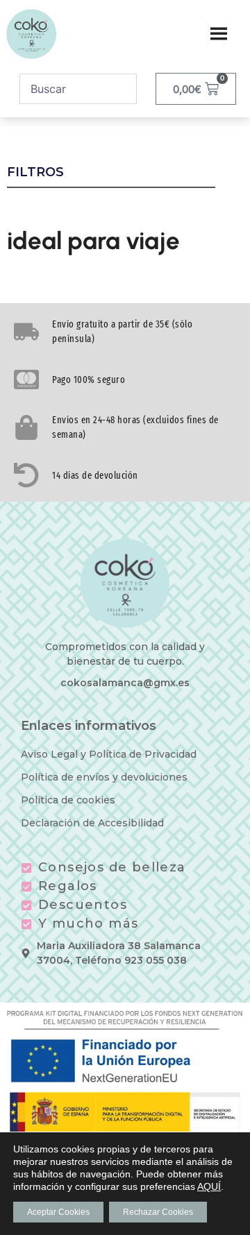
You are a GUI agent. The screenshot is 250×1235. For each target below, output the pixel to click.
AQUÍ (209, 1186)
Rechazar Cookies (158, 1212)
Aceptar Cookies (58, 1212)
